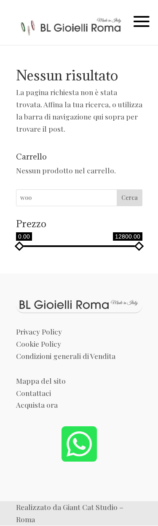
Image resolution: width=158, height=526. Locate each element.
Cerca (129, 198)
